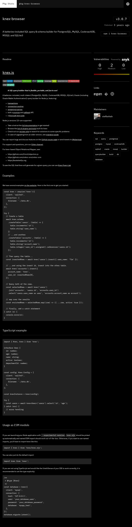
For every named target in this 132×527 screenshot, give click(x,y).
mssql (115, 149)
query (103, 139)
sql (96, 139)
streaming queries (15, 110)
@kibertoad (76, 140)
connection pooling (15, 106)
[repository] (106, 95)
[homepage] (112, 95)
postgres (98, 144)
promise (16, 113)
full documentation (30, 125)
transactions (13, 103)
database (99, 160)
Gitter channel (37, 145)
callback (27, 113)
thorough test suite (16, 116)
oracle (106, 149)
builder (124, 149)
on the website (30, 185)
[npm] (98, 95)
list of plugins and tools (26, 129)
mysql (108, 144)
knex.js (8, 73)
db (118, 154)
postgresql (113, 139)
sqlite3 (98, 149)
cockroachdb (119, 144)
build (111, 154)
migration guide (52, 135)
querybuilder (100, 154)
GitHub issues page (49, 140)
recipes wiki (24, 132)
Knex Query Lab (64, 165)
